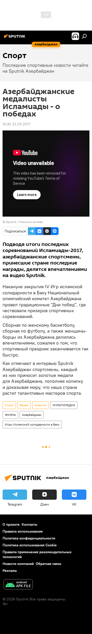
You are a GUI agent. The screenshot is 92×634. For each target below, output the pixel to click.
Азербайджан (31, 415)
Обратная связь (48, 563)
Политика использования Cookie (30, 545)
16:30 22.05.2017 (16, 124)
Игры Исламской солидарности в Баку (32, 424)
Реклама (10, 570)
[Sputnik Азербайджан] (15, 38)
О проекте (11, 524)
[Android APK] (18, 585)
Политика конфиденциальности (29, 538)
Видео (24, 405)
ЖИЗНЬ (10, 415)
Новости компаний (18, 563)
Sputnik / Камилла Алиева (24, 222)
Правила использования (23, 531)
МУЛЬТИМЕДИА (64, 405)
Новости (40, 405)
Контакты (29, 524)
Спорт (9, 405)
